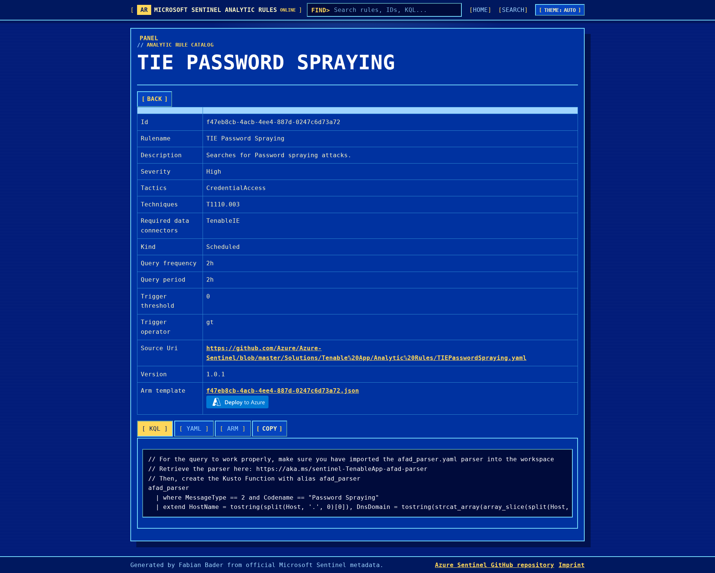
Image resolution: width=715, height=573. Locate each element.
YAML (194, 428)
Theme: (560, 10)
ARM (232, 428)
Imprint (572, 565)
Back (154, 98)
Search (513, 9)
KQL (155, 428)
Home (480, 9)
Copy (269, 428)
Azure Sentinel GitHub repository (494, 565)
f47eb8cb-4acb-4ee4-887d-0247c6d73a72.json (282, 390)
